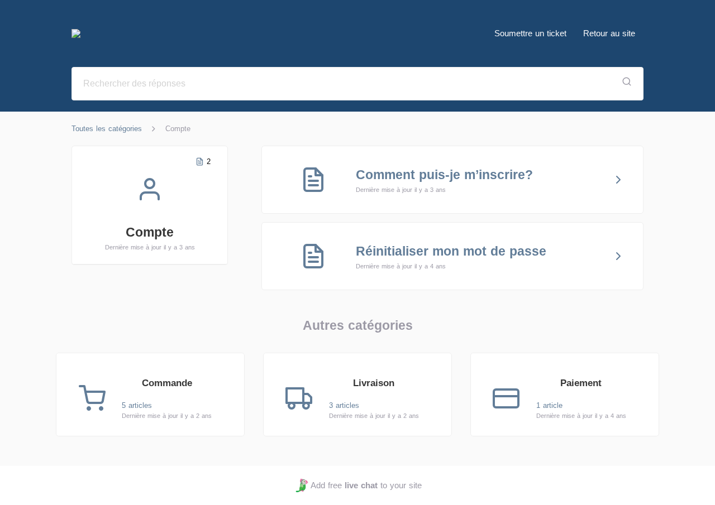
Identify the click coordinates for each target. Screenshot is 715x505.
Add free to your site (366, 485)
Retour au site (609, 33)
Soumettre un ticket (530, 33)
